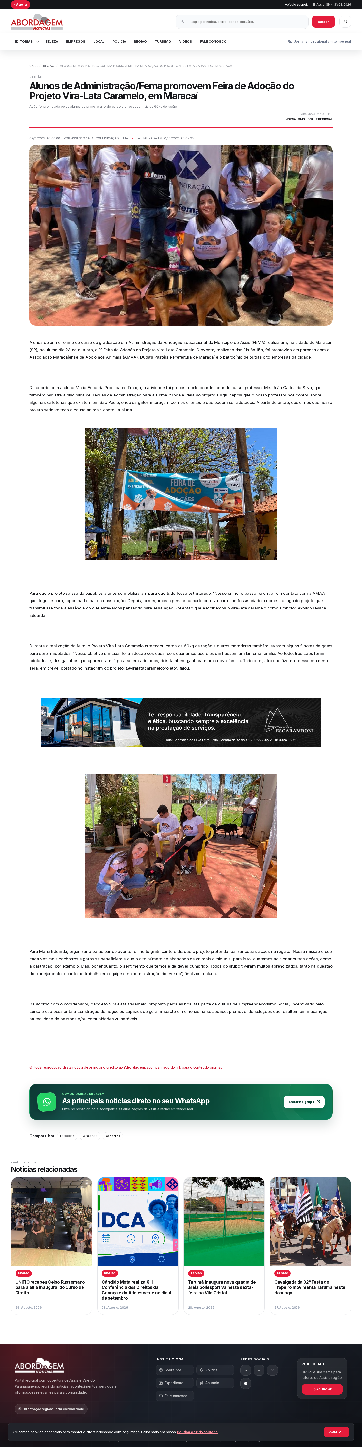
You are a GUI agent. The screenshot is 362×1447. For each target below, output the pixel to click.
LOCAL (99, 41)
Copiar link (113, 1136)
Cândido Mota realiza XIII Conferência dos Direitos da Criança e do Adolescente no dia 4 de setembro (136, 1290)
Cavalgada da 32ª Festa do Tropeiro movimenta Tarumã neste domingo (309, 1287)
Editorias (23, 41)
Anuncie (212, 1383)
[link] (51, 1246)
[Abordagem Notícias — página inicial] (43, 22)
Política (211, 1370)
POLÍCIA (119, 41)
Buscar (323, 22)
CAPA (33, 66)
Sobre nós (173, 1370)
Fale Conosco (213, 41)
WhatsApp (90, 1136)
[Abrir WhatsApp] (345, 22)
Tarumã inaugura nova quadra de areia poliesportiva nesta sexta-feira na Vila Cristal (222, 1287)
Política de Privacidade (197, 1432)
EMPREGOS (75, 41)
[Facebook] (259, 1370)
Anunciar (324, 1389)
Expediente (174, 1383)
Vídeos (185, 41)
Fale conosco (176, 1396)
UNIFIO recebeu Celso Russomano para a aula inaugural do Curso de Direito (50, 1287)
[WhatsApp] (245, 1370)
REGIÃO (140, 41)
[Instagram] (272, 1370)
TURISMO (163, 41)
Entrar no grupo (301, 1102)
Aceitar (336, 1432)
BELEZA (52, 41)
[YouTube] (245, 1383)
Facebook (67, 1136)
